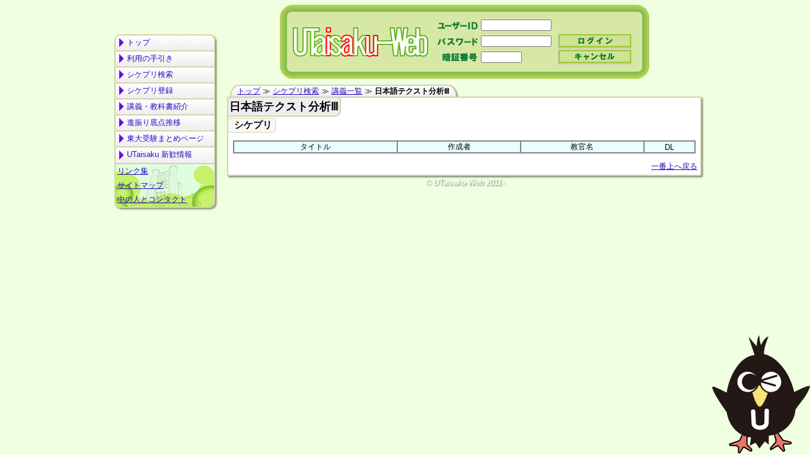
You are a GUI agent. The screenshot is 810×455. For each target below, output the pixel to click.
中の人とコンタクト (152, 199)
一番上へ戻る (674, 166)
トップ (138, 42)
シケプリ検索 (150, 74)
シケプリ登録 (150, 90)
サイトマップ (140, 185)
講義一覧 (346, 90)
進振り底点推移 (154, 122)
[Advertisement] (164, 258)
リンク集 (132, 170)
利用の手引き (150, 58)
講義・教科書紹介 (158, 106)
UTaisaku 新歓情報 (159, 154)
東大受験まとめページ (165, 138)
